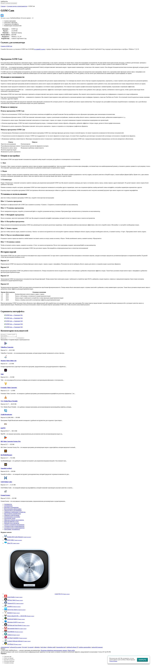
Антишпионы (8, 506)
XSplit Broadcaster (6, 414)
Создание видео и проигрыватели (17, 6)
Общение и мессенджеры (11, 515)
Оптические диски (9, 518)
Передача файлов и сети (11, 521)
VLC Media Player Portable (9, 401)
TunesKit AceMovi (6, 468)
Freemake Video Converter (9, 387)
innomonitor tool (61, 647)
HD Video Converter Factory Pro (11, 441)
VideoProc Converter (7, 347)
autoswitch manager (97, 647)
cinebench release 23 (72, 647)
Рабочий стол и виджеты (11, 523)
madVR (3, 428)
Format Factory (5, 495)
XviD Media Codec (6, 482)
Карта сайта (71, 650)
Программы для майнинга (12, 529)
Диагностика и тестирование (13, 510)
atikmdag (37, 647)
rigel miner (43, 647)
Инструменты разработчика (12, 513)
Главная (3, 6)
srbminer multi (51, 647)
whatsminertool (5, 647)
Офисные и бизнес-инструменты (14, 520)
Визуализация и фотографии (12, 509)
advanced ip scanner (15, 647)
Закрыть (142, 660)
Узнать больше (113, 661)
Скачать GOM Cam (6, 46)
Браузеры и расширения (11, 507)
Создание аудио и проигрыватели (14, 526)
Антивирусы (8, 504)
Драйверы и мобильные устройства (14, 512)
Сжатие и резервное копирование (14, 524)
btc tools (24, 647)
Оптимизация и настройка (12, 517)
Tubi (2, 374)
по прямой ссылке (39, 49)
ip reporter (31, 647)
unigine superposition (85, 647)
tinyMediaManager (6, 455)
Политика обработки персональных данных (54, 650)
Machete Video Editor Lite (8, 360)
